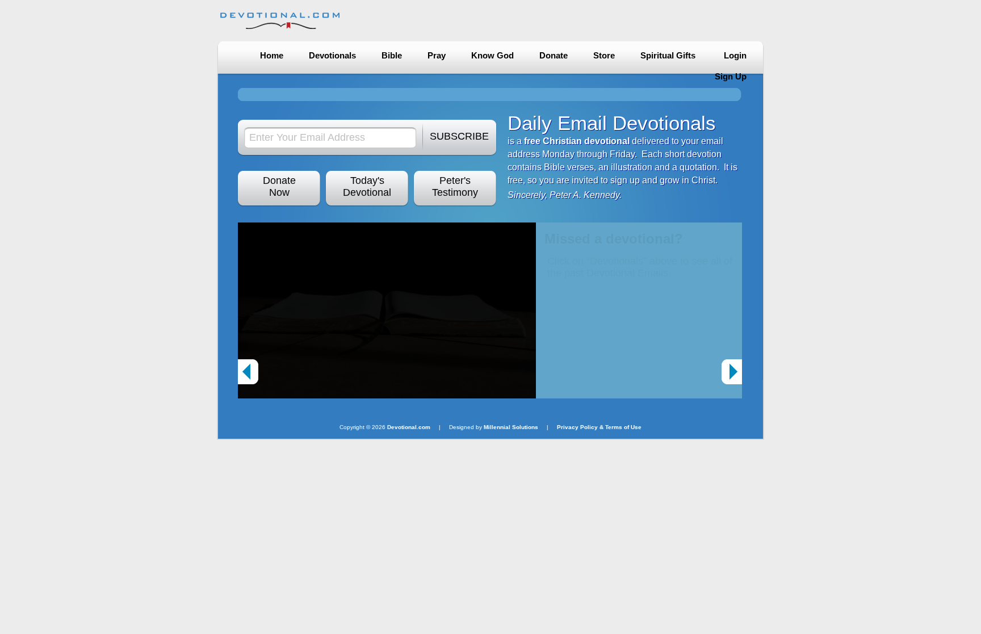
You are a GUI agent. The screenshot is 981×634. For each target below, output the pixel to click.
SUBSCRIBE (459, 136)
